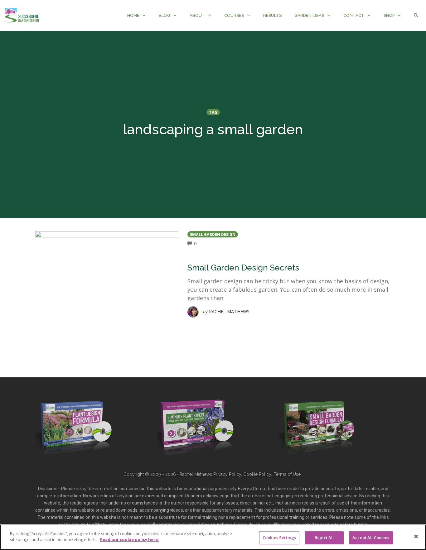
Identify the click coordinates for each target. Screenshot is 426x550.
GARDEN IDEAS (309, 15)
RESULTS (272, 15)
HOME (133, 15)
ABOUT (197, 15)
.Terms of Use (287, 474)
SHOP (389, 15)
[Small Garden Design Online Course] (317, 426)
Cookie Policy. (258, 474)
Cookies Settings (279, 537)
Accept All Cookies (370, 537)
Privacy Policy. (228, 474)
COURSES (234, 15)
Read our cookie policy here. (129, 539)
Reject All (324, 537)
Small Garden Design (212, 234)
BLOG (164, 15)
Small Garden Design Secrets (243, 267)
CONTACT (353, 15)
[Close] (416, 536)
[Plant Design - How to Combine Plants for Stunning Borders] (74, 427)
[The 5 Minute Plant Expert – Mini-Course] (196, 427)
